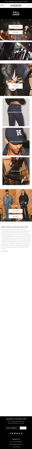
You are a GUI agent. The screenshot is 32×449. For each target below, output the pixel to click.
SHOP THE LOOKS (16, 86)
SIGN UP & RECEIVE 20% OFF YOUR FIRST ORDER (16, 1)
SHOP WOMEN (16, 211)
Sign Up (23, 428)
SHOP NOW (16, 30)
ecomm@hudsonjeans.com (16, 444)
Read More (4, 251)
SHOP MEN (16, 216)
